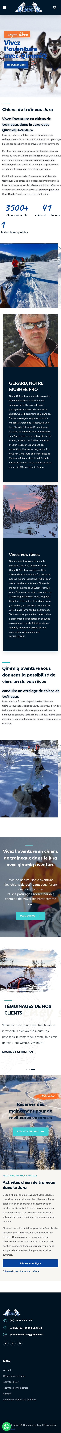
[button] (54, 7)
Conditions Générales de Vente (19, 1399)
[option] (30, 1039)
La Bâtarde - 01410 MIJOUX (26, 1327)
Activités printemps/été (15, 1387)
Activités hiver (11, 1382)
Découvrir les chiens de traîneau (21, 1271)
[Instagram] (20, 1343)
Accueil (7, 1370)
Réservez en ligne (16, 65)
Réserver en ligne (30, 1263)
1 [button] (28, 1069)
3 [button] (34, 1069)
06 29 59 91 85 (23, 1320)
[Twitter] (6, 1343)
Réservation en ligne (14, 1376)
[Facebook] (13, 1343)
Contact (7, 1393)
